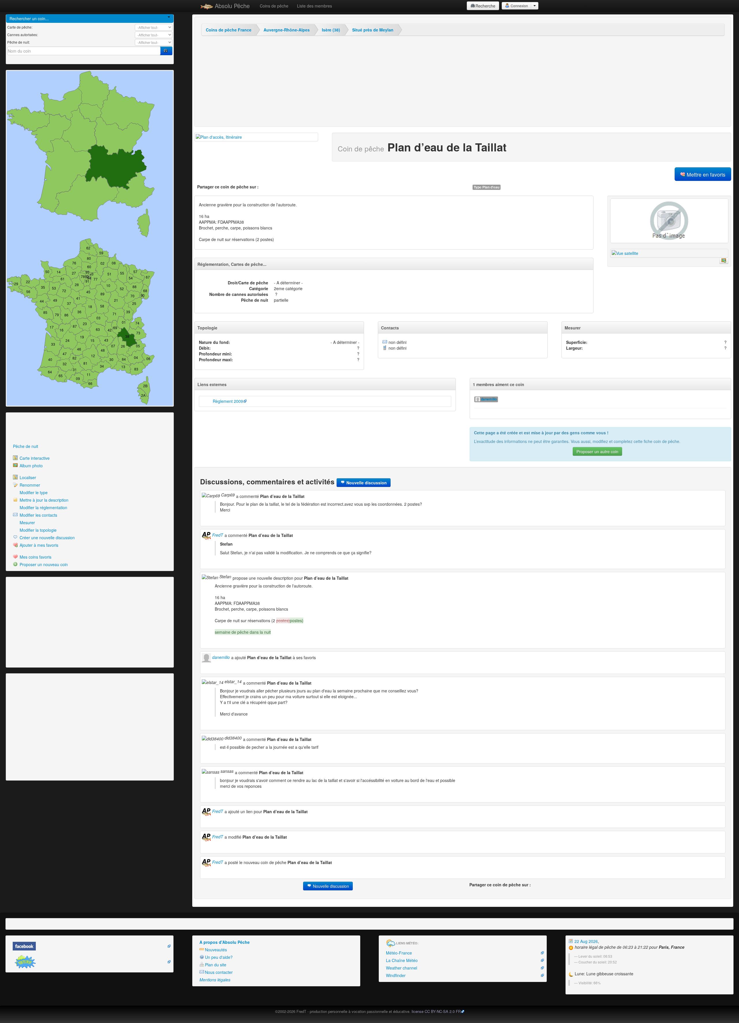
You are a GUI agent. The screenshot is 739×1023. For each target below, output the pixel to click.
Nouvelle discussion (366, 482)
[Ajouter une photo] (669, 221)
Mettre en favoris (705, 174)
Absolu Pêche (231, 5)
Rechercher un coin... (29, 18)
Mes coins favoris (34, 557)
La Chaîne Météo (402, 960)
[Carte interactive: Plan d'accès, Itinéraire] (256, 137)
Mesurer (26, 522)
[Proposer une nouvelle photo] (723, 260)
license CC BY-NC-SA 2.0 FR (436, 1011)
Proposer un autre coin (597, 451)
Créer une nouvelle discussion (46, 537)
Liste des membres (314, 6)
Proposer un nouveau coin (43, 564)
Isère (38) (331, 30)
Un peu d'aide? (219, 957)
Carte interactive (34, 458)
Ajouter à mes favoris (38, 545)
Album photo (30, 465)
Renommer (29, 485)
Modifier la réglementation (42, 507)
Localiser (27, 477)
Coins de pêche (274, 6)
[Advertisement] (39, 428)
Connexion (519, 5)
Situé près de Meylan (372, 30)
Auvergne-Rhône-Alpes (287, 30)
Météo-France (399, 953)
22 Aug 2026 (585, 941)
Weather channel (401, 968)
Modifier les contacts (37, 515)
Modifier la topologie (37, 530)
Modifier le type (33, 492)
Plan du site (215, 965)
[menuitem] (90, 446)
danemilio (488, 399)
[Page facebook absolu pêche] (89, 946)
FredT (217, 535)
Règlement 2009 (228, 401)
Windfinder (396, 975)
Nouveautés (216, 949)
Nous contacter (219, 972)
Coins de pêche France (228, 30)
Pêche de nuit (25, 446)
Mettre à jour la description (43, 500)
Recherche (485, 6)
